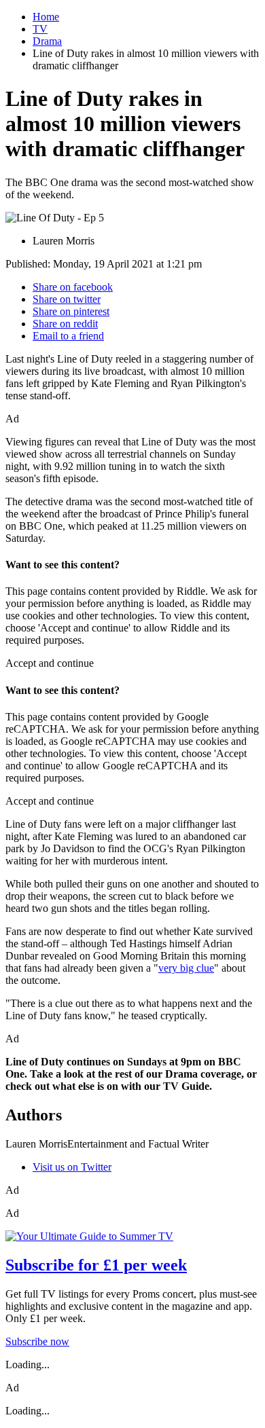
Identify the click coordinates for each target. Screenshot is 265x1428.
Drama (47, 41)
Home (46, 16)
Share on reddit (65, 323)
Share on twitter (67, 299)
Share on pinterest (71, 311)
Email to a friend (68, 336)
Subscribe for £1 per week (96, 1265)
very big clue (186, 968)
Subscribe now (37, 1341)
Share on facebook (73, 287)
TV (40, 29)
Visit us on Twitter (72, 1167)
